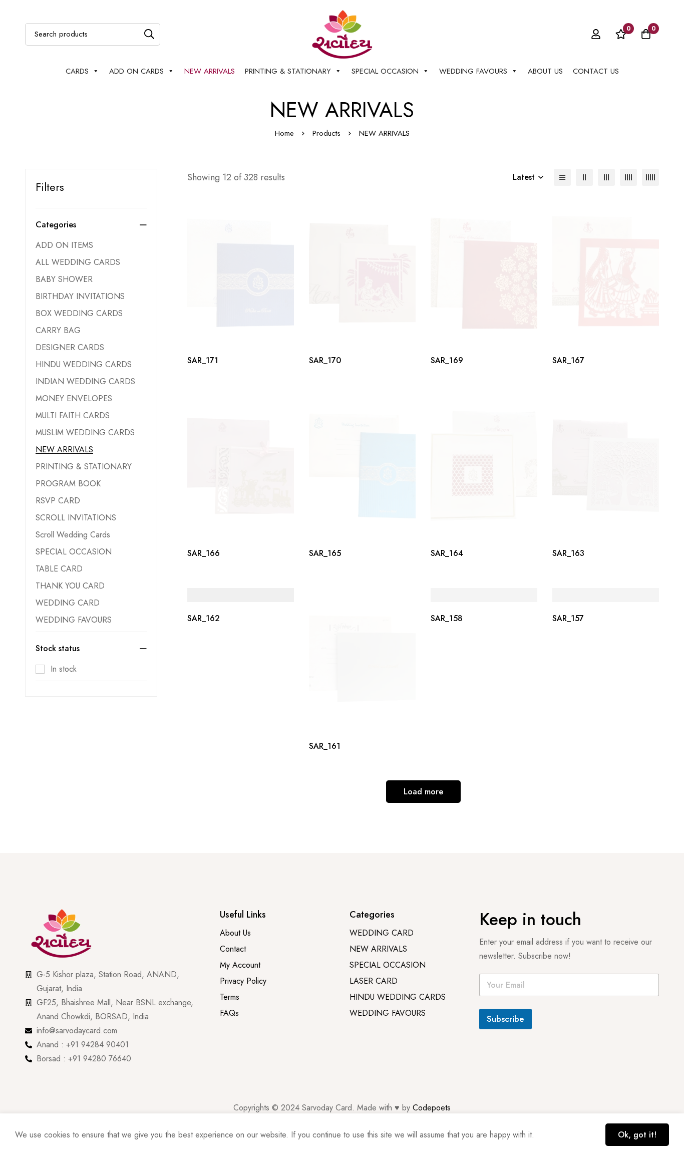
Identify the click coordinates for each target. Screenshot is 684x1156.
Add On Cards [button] (136, 71)
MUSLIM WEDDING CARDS (85, 432)
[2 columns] (584, 177)
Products (326, 133)
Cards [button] (77, 71)
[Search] (149, 34)
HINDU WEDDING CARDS (84, 364)
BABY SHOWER (64, 279)
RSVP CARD (58, 500)
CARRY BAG (58, 330)
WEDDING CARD (68, 603)
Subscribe (505, 1019)
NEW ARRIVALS (209, 71)
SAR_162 (203, 618)
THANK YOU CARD (70, 586)
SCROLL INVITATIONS (76, 517)
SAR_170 (325, 360)
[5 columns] (650, 177)
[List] (562, 177)
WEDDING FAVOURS (74, 620)
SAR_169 (447, 360)
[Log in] (595, 34)
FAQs (229, 1013)
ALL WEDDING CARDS (78, 262)
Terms (229, 997)
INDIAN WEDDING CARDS (85, 381)
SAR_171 (202, 360)
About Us (545, 71)
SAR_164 (447, 553)
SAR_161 (324, 746)
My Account (240, 965)
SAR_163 (568, 553)
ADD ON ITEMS (64, 245)
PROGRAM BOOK (68, 483)
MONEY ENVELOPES (74, 398)
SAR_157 (568, 618)
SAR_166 (203, 553)
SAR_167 (568, 360)
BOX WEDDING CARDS (79, 313)
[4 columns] (628, 177)
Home (284, 133)
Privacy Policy (244, 981)
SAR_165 (325, 553)
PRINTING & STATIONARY (288, 71)
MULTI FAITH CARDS (73, 415)
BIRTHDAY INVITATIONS (80, 296)
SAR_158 (447, 618)
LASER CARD (374, 981)
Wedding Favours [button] (473, 71)
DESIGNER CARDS (70, 347)
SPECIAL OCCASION (385, 71)
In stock (64, 669)
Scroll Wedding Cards (73, 534)
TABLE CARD (59, 568)
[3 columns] (606, 177)
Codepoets (432, 1107)
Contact (233, 949)
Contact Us (596, 71)
